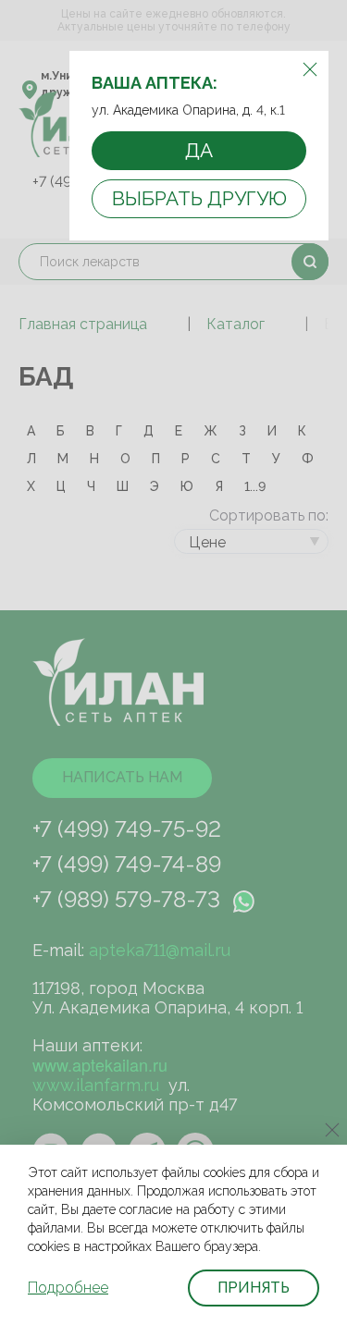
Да (199, 150)
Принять (253, 1287)
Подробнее (68, 1287)
